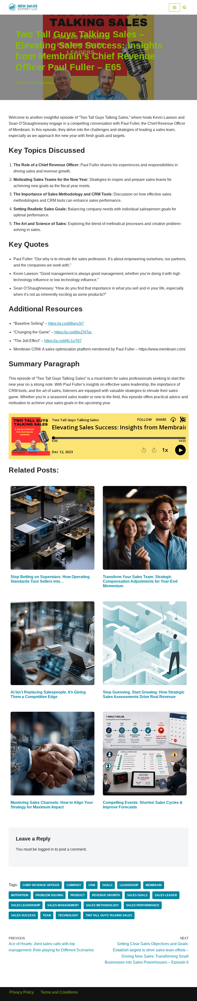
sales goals (137, 895)
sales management (63, 905)
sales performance (142, 905)
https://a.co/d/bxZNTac (73, 332)
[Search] (184, 7)
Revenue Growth (106, 895)
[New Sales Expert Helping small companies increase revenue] (23, 7)
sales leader (166, 895)
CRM (91, 885)
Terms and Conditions (59, 992)
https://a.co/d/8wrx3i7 (66, 323)
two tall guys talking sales (109, 915)
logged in (46, 849)
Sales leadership (25, 905)
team (47, 915)
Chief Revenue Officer (41, 885)
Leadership (129, 885)
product (77, 895)
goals (107, 885)
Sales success (23, 915)
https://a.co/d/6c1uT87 (63, 341)
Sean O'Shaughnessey (37, 83)
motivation (19, 895)
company (74, 885)
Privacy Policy (22, 992)
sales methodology (102, 905)
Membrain (154, 885)
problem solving (49, 895)
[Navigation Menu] (174, 7)
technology (68, 915)
